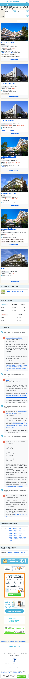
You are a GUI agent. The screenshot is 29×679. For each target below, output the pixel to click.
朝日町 (15, 535)
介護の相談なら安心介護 (4, 672)
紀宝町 (10, 540)
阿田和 (3, 166)
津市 (10, 528)
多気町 (25, 535)
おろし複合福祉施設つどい (8, 229)
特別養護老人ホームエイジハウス (10, 193)
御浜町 (7, 380)
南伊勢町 (16, 538)
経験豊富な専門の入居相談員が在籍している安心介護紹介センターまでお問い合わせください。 (16, 395)
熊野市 (20, 532)
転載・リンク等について (6, 651)
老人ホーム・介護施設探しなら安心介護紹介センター (17, 672)
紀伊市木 (12, 52)
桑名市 (10, 530)
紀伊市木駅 (16, 552)
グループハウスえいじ (7, 120)
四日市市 (15, 528)
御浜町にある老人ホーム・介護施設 (14, 338)
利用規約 (12, 648)
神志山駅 (10, 552)
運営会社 (7, 648)
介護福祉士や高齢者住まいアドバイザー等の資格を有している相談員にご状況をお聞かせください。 (16, 425)
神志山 (3, 52)
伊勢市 (20, 528)
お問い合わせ (3, 653)
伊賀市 (15, 533)
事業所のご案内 (16, 651)
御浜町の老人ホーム (22, 641)
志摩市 (10, 533)
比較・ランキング (23, 651)
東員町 (25, 533)
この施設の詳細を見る (14, 59)
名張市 (20, 530)
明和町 (10, 537)
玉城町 (20, 537)
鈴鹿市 (15, 530)
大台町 (15, 537)
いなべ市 (25, 532)
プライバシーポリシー (19, 648)
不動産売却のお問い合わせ (14, 655)
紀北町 (21, 538)
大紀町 (10, 538)
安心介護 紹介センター (5, 641)
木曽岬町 (21, 533)
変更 (15, 11)
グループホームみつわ (7, 42)
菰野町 (10, 535)
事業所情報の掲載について (13, 653)
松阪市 (25, 528)
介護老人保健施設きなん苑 (8, 157)
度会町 (25, 537)
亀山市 (10, 532)
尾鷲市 (25, 530)
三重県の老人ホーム (14, 641)
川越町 (20, 535)
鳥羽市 (15, 532)
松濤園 (3, 268)
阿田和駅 (23, 552)
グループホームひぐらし (8, 83)
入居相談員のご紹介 (24, 653)
